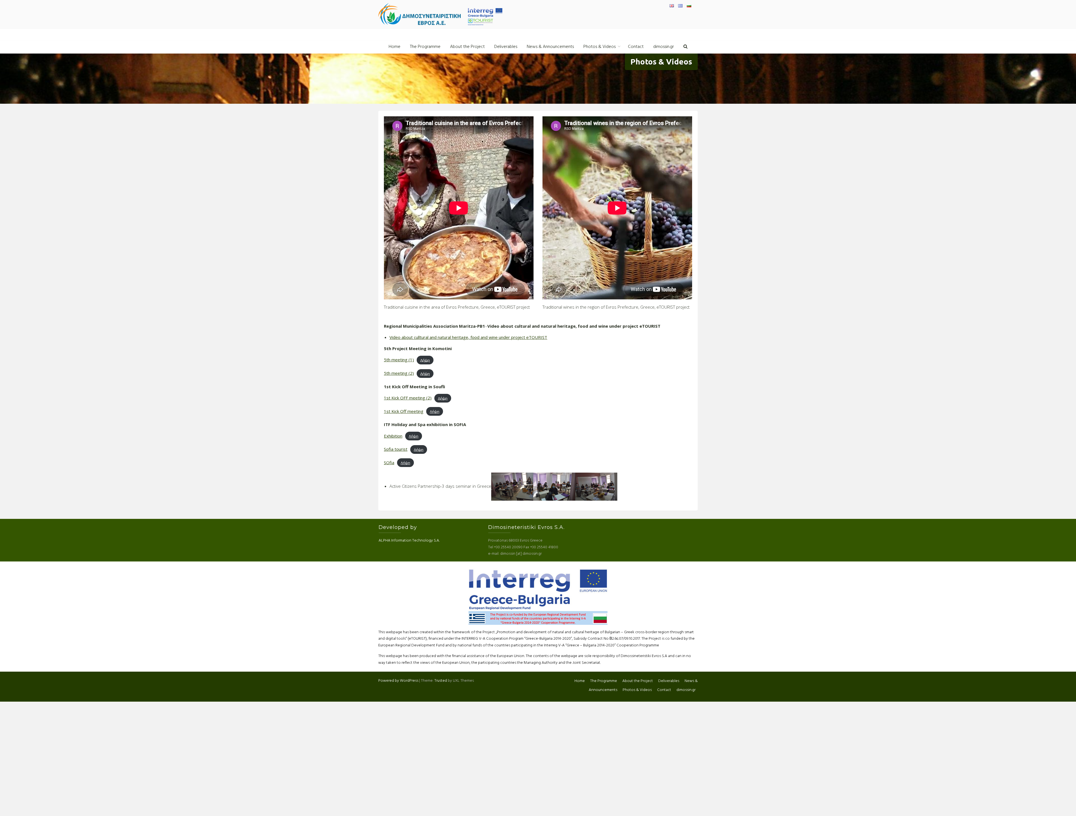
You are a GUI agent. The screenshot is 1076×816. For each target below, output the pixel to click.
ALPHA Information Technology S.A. (409, 540)
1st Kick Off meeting (403, 411)
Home (394, 46)
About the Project (467, 46)
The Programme (425, 46)
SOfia (389, 462)
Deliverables (505, 46)
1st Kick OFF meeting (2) (408, 398)
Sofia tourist (395, 449)
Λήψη (425, 359)
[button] (685, 47)
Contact (636, 46)
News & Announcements (550, 46)
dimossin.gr (663, 46)
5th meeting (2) (399, 373)
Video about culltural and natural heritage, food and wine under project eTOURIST (468, 337)
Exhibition (393, 436)
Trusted (440, 681)
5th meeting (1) (399, 359)
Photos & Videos (599, 46)
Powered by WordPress (398, 681)
